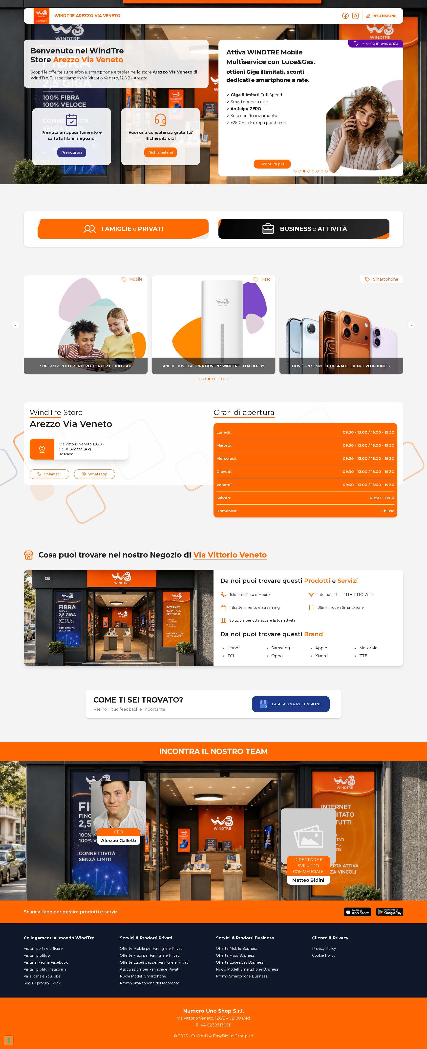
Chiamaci (52, 474)
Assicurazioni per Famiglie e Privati (149, 969)
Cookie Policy (323, 955)
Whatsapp (98, 474)
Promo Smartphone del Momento (149, 983)
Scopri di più (272, 164)
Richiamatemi (160, 152)
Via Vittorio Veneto (230, 555)
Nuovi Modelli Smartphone (143, 976)
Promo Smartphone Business (241, 976)
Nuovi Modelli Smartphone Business (247, 969)
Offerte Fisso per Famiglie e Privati (150, 955)
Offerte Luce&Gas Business (239, 962)
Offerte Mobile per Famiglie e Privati (151, 948)
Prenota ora (71, 152)
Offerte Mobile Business (236, 948)
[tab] (295, 171)
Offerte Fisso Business (235, 955)
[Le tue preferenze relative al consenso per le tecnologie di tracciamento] (8, 1040)
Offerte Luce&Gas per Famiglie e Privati (154, 962)
